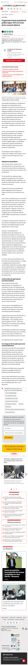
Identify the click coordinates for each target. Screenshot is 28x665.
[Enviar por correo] (12, 31)
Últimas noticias (14, 522)
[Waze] (26, 628)
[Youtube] (20, 8)
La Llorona (23, 11)
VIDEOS (14, 454)
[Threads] (8, 8)
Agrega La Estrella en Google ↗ (14, 60)
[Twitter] (3, 31)
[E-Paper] (24, 2)
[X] (11, 8)
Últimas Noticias (15, 11)
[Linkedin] (10, 31)
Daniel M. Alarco (8, 34)
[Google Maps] (23, 628)
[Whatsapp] (7, 31)
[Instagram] (17, 8)
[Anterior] (2, 474)
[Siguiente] (26, 474)
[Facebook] (14, 8)
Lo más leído (14, 495)
